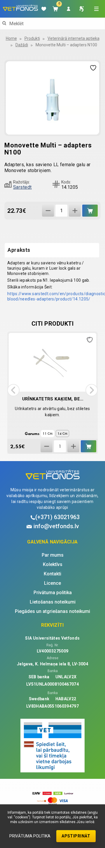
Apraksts (19, 250)
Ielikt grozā (90, 211)
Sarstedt (22, 187)
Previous (13, 390)
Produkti (32, 38)
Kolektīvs (52, 564)
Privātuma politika (29, 836)
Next (91, 390)
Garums (32, 433)
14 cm (62, 433)
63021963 (57, 517)
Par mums (53, 555)
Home (11, 38)
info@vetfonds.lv (56, 526)
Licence (52, 583)
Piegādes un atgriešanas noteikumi (52, 611)
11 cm (47, 433)
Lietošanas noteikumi (53, 602)
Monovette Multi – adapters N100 (66, 45)
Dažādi (21, 45)
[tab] (52, 250)
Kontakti (52, 574)
